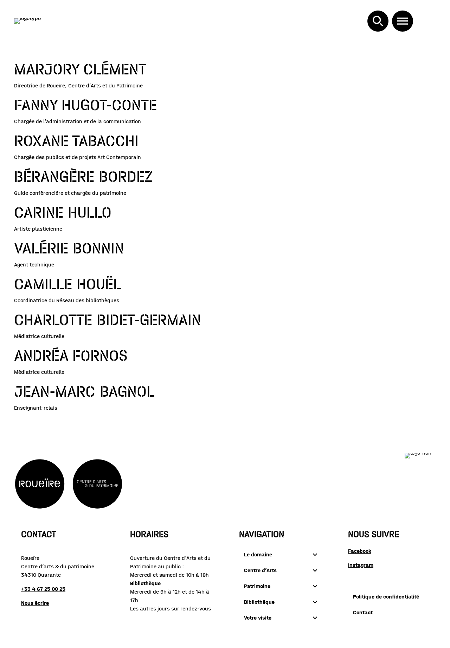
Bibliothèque (259, 602)
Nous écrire (35, 603)
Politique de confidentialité (386, 596)
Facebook (359, 551)
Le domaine (258, 554)
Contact (363, 612)
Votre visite (257, 617)
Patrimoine (257, 586)
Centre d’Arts (260, 570)
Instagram (360, 565)
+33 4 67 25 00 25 (43, 589)
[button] (377, 21)
